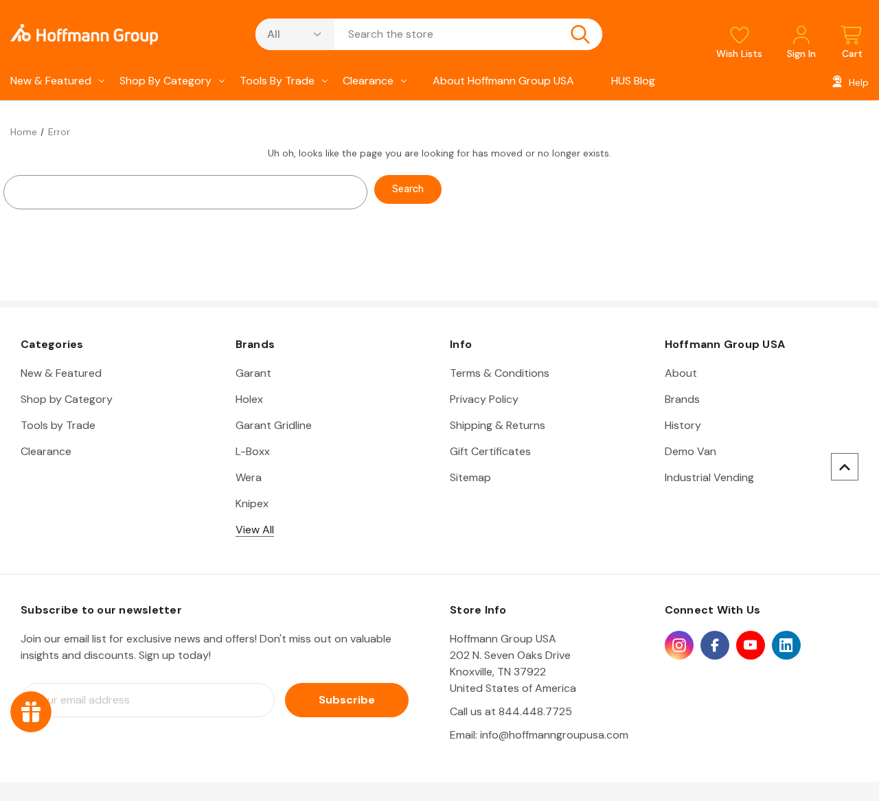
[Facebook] (714, 645)
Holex (249, 399)
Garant (253, 373)
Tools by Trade (277, 80)
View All (255, 529)
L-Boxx (253, 451)
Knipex (252, 503)
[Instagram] (679, 645)
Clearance (368, 80)
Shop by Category (165, 80)
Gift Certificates (490, 451)
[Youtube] (750, 645)
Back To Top (845, 467)
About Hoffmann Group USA (503, 80)
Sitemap (470, 477)
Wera (249, 477)
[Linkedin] (786, 645)
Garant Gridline (274, 425)
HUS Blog (633, 80)
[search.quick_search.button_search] (580, 34)
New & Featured (50, 80)
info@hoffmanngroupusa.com (554, 735)
